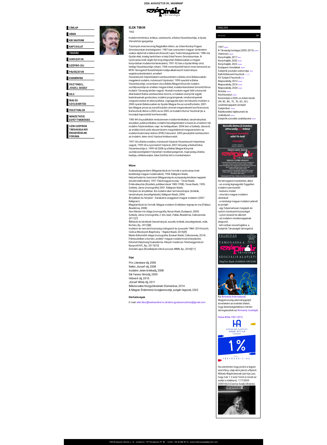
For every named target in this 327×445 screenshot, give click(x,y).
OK (257, 35)
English (223, 27)
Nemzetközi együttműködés (79, 118)
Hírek (72, 34)
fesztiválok (77, 110)
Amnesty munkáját (247, 310)
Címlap (73, 27)
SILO (71, 94)
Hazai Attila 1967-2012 (230, 317)
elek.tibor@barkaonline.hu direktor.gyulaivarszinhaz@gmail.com (171, 302)
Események (76, 78)
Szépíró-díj (76, 65)
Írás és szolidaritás (77, 102)
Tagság (74, 53)
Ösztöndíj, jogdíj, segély (78, 86)
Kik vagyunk (76, 40)
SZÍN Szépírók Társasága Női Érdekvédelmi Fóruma (78, 131)
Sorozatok (76, 59)
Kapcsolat (76, 46)
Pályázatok (76, 72)
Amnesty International (234, 296)
